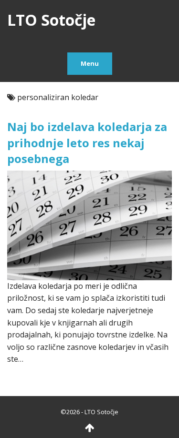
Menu (90, 63)
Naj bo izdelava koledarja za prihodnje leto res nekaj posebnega (87, 142)
